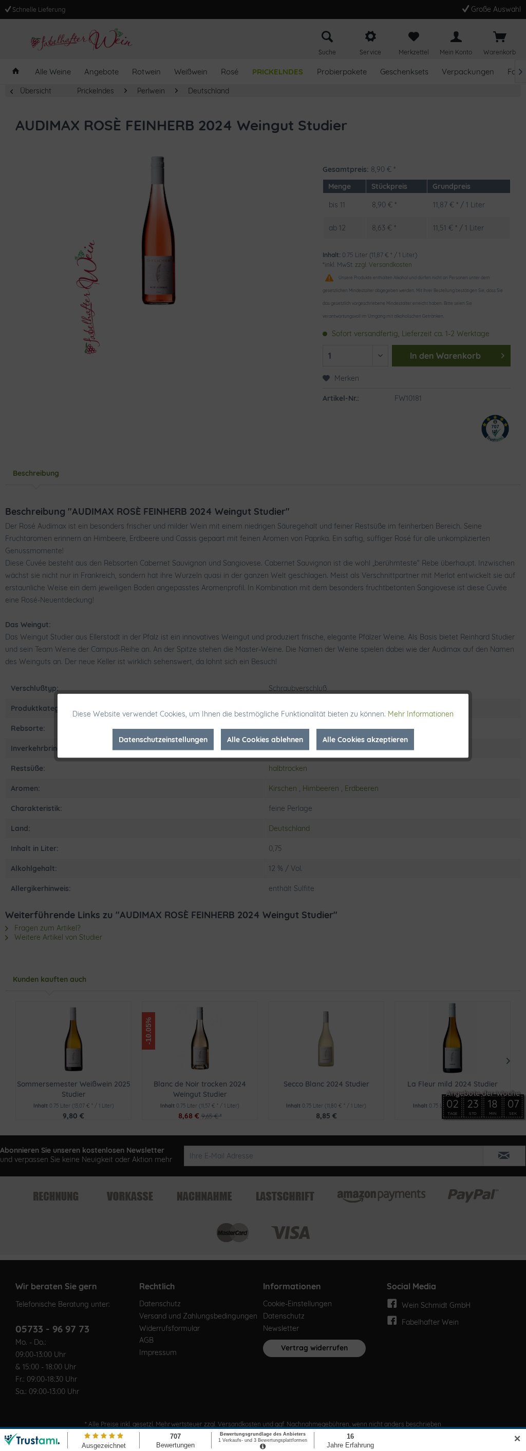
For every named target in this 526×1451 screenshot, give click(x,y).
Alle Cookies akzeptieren (365, 739)
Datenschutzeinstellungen (163, 739)
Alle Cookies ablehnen (265, 739)
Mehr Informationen (421, 713)
